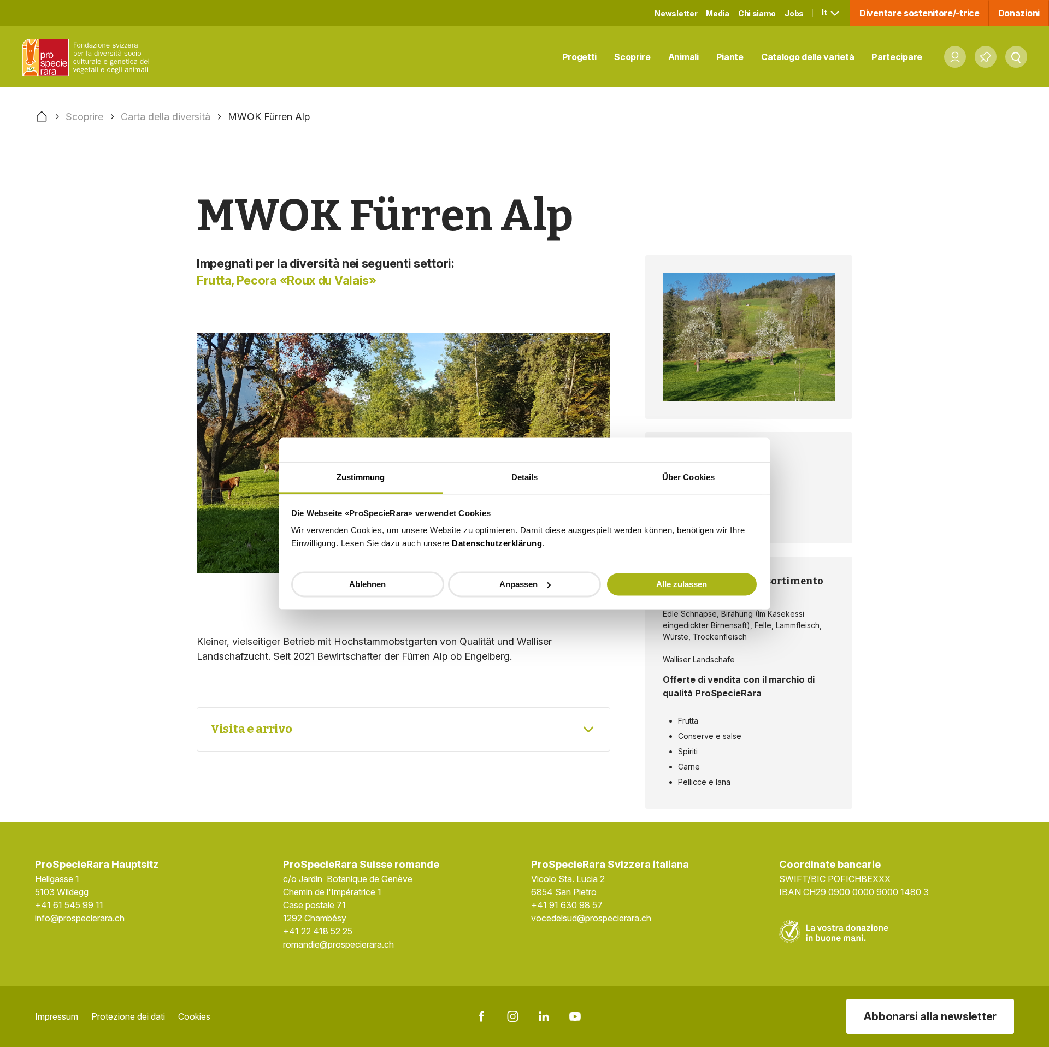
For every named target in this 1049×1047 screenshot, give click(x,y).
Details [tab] (524, 477)
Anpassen (518, 583)
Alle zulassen (681, 583)
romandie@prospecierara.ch (338, 944)
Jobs (794, 13)
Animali (683, 56)
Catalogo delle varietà (807, 56)
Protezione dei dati (128, 1016)
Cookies (194, 1016)
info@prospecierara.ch (80, 918)
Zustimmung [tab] (361, 477)
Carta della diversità (165, 116)
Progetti (579, 56)
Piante (730, 56)
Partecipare (896, 56)
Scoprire (632, 56)
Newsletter (676, 13)
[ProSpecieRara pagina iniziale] (88, 57)
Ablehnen (367, 583)
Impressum (56, 1016)
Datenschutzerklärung (497, 543)
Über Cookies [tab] (688, 477)
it (825, 12)
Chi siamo (757, 13)
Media (717, 13)
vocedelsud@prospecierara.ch (591, 918)
